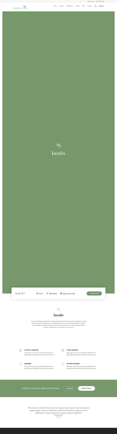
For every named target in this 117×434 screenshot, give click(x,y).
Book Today (86, 388)
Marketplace (69, 6)
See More (69, 388)
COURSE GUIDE (94, 293)
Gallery (77, 6)
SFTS (83, 6)
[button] (2, 338)
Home (55, 6)
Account (89, 6)
